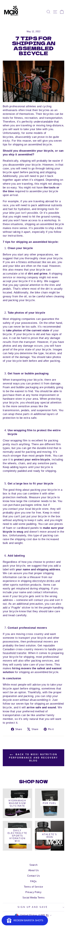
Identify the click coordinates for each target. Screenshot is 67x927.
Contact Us (33, 875)
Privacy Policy (33, 892)
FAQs (33, 881)
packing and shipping (42, 172)
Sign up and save (33, 907)
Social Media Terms (33, 897)
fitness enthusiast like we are (37, 262)
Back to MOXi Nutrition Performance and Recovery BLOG (33, 757)
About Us (33, 870)
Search (33, 864)
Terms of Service (33, 886)
